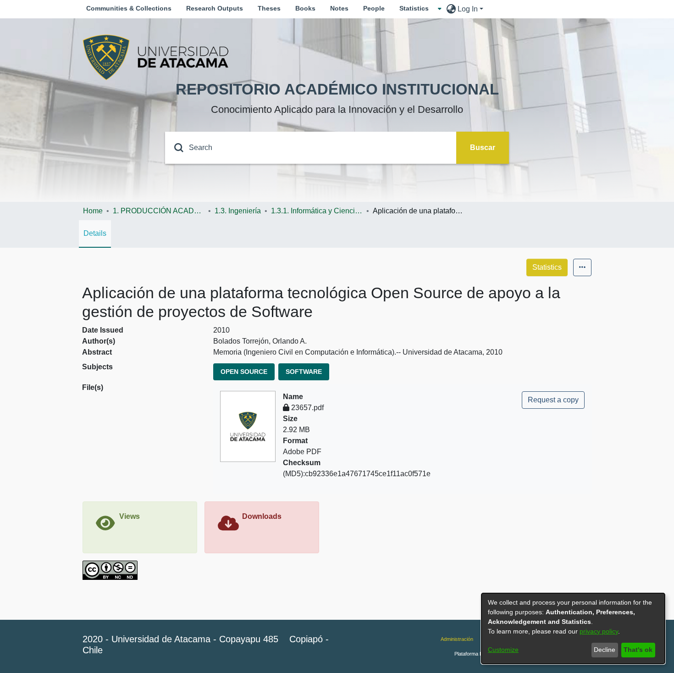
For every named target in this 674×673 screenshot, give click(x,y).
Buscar (482, 147)
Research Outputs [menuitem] (214, 8)
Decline (604, 649)
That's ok (638, 649)
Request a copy (553, 400)
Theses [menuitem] (269, 8)
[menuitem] (417, 8)
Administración (457, 639)
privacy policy (599, 631)
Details (94, 233)
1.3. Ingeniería (238, 211)
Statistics (547, 267)
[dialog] (573, 628)
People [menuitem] (374, 8)
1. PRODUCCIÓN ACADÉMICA (158, 211)
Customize (503, 649)
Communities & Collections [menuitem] (128, 8)
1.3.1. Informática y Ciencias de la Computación (317, 211)
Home (93, 211)
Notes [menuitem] (339, 8)
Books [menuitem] (305, 8)
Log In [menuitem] (468, 9)
